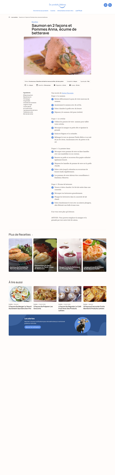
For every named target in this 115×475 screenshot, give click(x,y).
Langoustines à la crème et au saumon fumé (94, 268)
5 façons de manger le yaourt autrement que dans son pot (20, 307)
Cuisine (52, 11)
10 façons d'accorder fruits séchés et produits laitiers (94, 307)
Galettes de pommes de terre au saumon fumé (19, 268)
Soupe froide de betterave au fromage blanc (69, 268)
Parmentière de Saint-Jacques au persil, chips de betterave (44, 267)
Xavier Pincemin (67, 93)
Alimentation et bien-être (65, 11)
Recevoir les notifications (33, 327)
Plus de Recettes (21, 234)
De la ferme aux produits (40, 11)
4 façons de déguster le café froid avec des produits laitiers (69, 308)
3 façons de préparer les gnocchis (43, 307)
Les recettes (14, 17)
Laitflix (79, 10)
